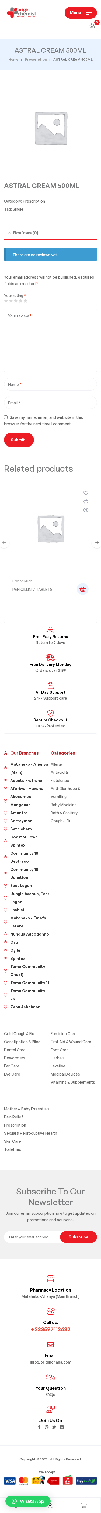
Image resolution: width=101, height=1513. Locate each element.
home (13, 59)
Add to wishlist (86, 493)
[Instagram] (47, 1427)
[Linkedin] (62, 1427)
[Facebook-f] (39, 1427)
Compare (86, 502)
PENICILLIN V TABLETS (32, 589)
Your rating (15, 295)
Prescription (36, 59)
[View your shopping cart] (92, 25)
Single (18, 209)
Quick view (86, 510)
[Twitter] (54, 1427)
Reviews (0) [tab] (25, 232)
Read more (83, 589)
